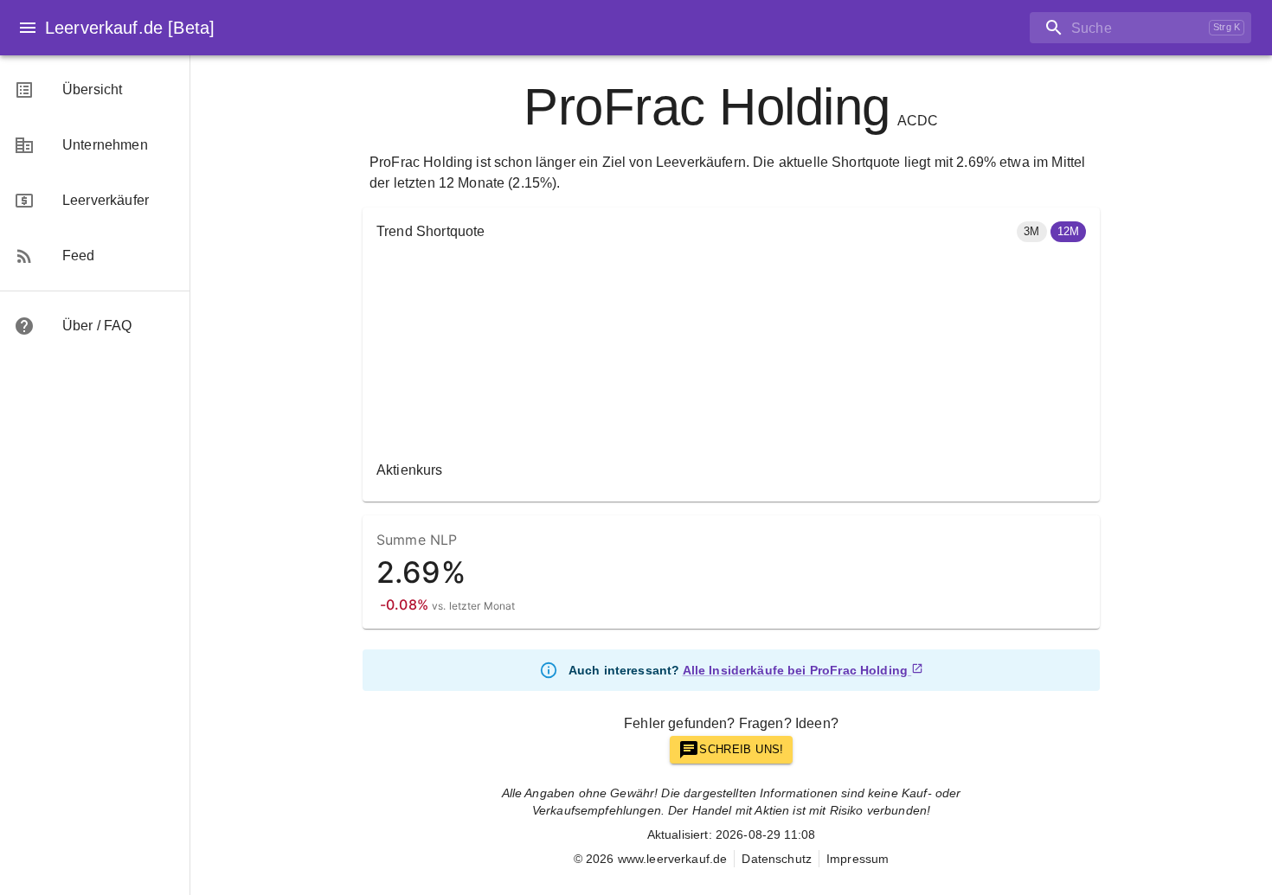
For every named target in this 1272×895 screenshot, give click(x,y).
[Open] (1251, 28)
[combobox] (1116, 28)
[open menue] (27, 27)
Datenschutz (777, 859)
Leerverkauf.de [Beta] (130, 27)
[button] (1031, 231)
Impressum (857, 859)
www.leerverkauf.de (673, 859)
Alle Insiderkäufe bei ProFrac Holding (796, 670)
